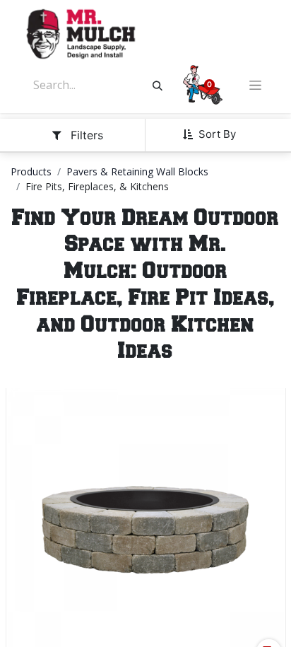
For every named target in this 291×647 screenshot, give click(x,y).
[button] (214, 134)
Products (31, 171)
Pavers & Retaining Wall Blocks (137, 171)
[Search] (157, 85)
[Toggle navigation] (255, 85)
